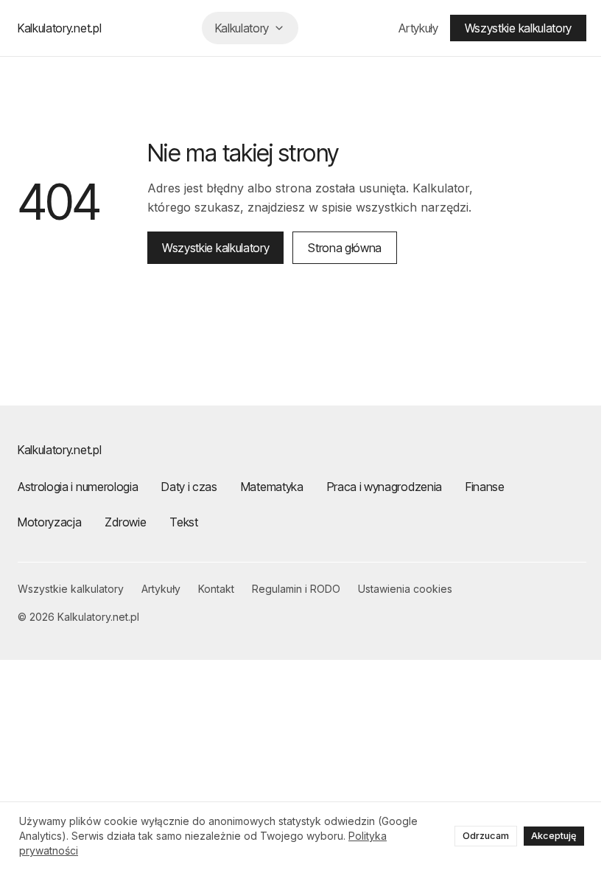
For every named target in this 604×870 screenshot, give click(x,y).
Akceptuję (549, 835)
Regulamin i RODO (296, 588)
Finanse (485, 486)
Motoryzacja (49, 522)
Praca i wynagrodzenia (384, 486)
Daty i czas (189, 486)
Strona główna (345, 247)
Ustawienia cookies (405, 588)
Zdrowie (125, 522)
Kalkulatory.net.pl (59, 28)
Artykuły (406, 28)
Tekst (183, 522)
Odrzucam (480, 835)
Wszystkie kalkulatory (507, 28)
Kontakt (216, 588)
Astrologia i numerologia (78, 486)
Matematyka (272, 486)
